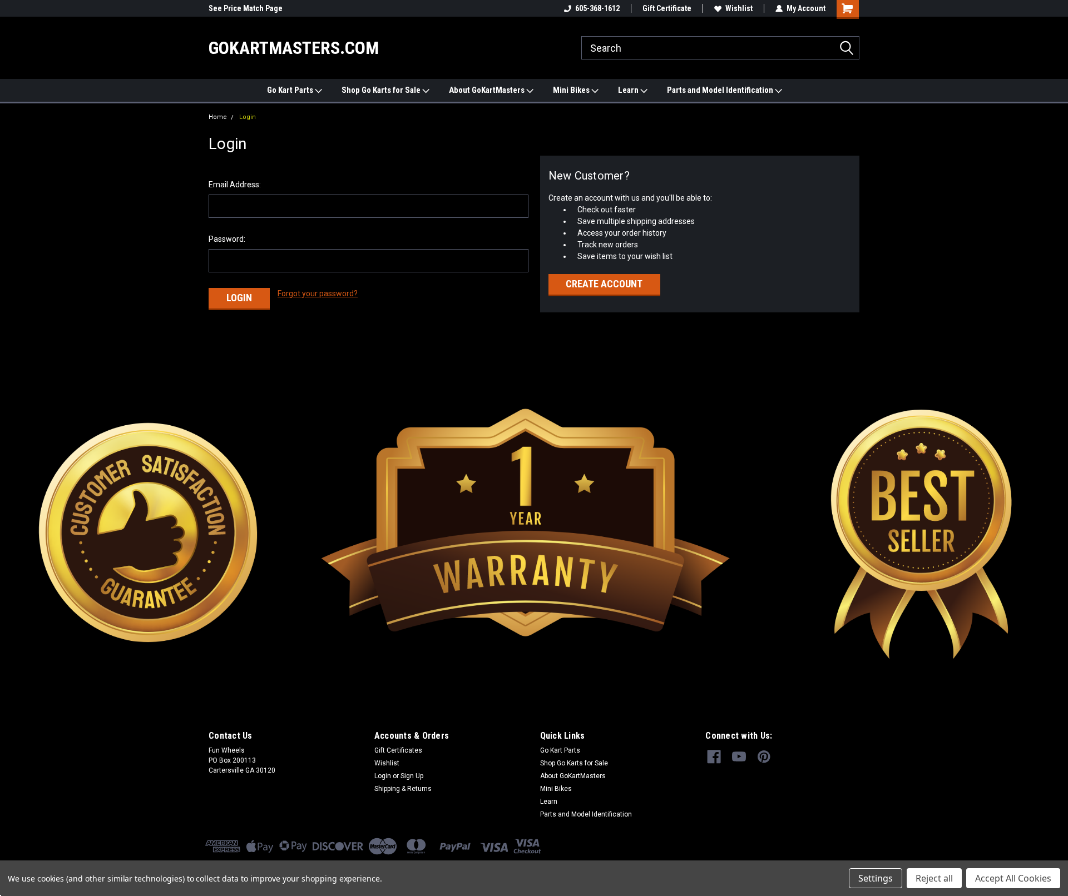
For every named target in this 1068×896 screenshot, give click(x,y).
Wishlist (739, 8)
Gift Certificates (398, 750)
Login (247, 117)
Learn (629, 90)
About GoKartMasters (487, 90)
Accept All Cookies (1013, 878)
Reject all (934, 878)
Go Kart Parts (291, 90)
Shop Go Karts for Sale (382, 90)
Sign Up (411, 776)
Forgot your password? (318, 293)
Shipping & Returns (403, 789)
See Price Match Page (246, 8)
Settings (875, 878)
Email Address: (235, 184)
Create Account (604, 284)
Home (218, 117)
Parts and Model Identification (721, 90)
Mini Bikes (572, 90)
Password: (227, 239)
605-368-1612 (597, 8)
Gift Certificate (666, 8)
